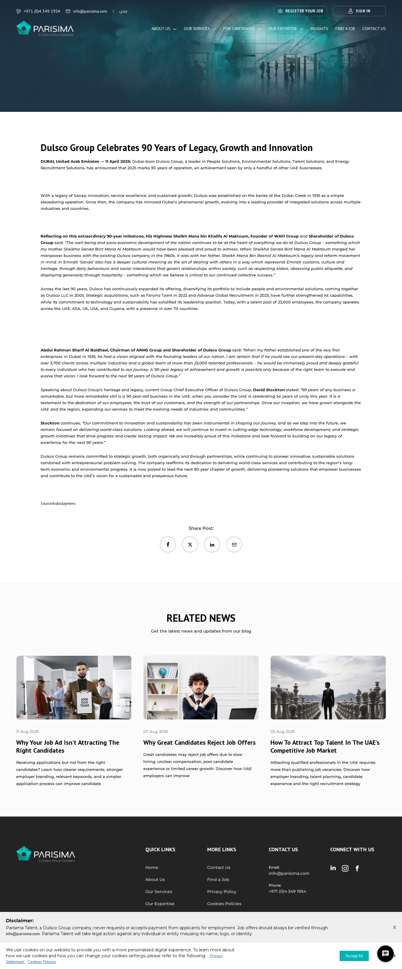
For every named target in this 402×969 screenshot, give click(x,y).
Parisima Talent (159, 295)
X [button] (394, 927)
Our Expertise (282, 28)
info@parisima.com (90, 11)
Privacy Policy (221, 891)
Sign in (363, 11)
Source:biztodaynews (58, 503)
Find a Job (345, 28)
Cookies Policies (224, 903)
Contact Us (374, 28)
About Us (161, 28)
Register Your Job (304, 11)
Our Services (197, 28)
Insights (319, 28)
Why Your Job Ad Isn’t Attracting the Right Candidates (67, 746)
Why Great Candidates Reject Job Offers (199, 742)
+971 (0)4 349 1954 (42, 11)
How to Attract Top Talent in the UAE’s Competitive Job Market (325, 746)
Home (151, 867)
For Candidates (239, 28)
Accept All (354, 956)
